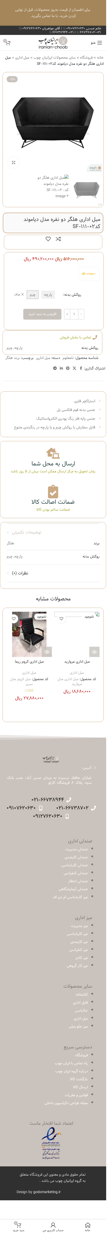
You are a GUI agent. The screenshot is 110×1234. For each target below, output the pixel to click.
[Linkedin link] (61, 368)
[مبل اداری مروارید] (77, 634)
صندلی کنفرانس (76, 873)
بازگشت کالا (79, 1079)
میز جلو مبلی (78, 1026)
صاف (17, 294)
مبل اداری (22, 58)
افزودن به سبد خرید (42, 314)
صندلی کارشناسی (74, 865)
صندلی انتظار (78, 881)
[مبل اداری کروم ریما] (29, 634)
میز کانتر (81, 958)
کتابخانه (82, 995)
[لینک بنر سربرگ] (53, 13)
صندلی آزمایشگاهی (73, 889)
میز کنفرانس (78, 950)
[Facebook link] (81, 368)
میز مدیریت (79, 926)
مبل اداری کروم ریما (29, 662)
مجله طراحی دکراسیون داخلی (66, 1103)
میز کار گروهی (77, 966)
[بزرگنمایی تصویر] (13, 162)
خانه (100, 58)
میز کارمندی (79, 942)
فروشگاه (86, 58)
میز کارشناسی (77, 934)
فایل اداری (80, 1002)
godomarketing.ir (47, 1192)
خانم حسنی (83, 28)
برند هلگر (12, 358)
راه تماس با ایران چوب (71, 1063)
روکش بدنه (72, 295)
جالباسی (81, 1010)
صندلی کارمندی (76, 857)
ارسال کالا (80, 1087)
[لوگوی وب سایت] (53, 43)
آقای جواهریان (41, 28)
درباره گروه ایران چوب (71, 1071)
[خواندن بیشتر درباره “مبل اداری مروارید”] (94, 652)
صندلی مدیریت (76, 849)
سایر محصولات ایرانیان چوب (55, 58)
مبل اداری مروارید (77, 662)
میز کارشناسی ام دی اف (70, 897)
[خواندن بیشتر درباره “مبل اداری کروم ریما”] (47, 652)
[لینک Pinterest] (67, 368)
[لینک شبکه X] (74, 368)
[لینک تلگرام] (55, 368)
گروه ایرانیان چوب (68, 1181)
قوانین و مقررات (76, 1095)
